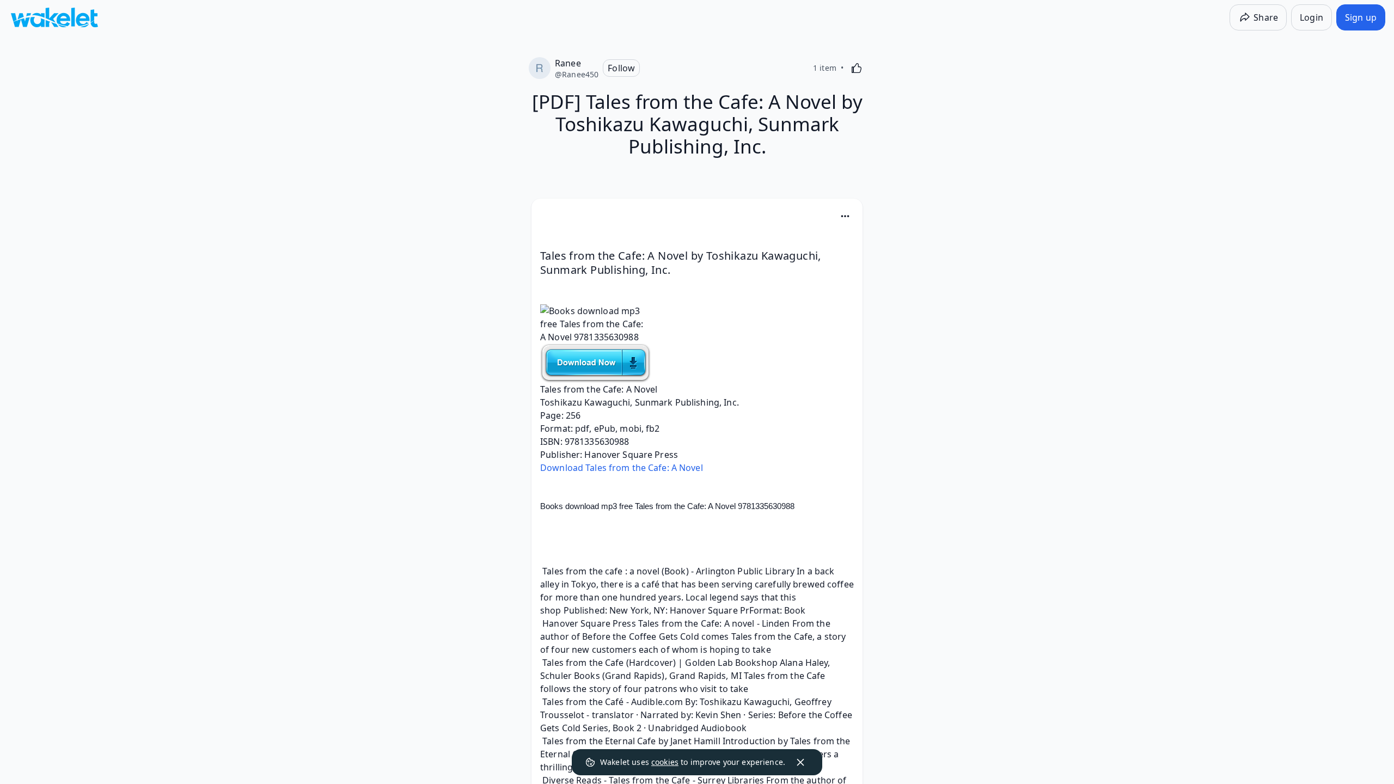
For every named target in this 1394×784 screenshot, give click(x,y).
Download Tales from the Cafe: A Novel (621, 468)
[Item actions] (845, 216)
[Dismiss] (800, 762)
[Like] (856, 68)
